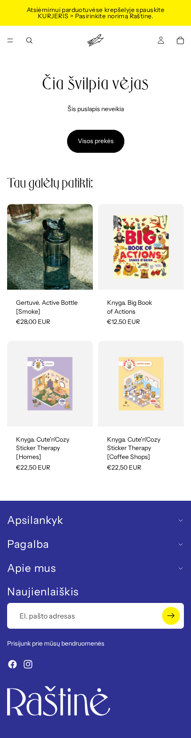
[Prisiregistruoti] (171, 615)
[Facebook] (12, 664)
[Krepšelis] (180, 40)
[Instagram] (28, 664)
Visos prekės (96, 141)
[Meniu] (10, 40)
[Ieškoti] (29, 40)
